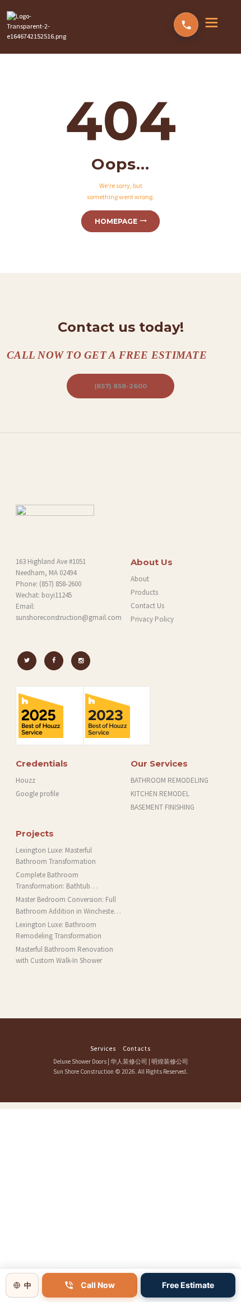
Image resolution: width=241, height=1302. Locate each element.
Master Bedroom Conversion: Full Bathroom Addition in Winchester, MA (67, 905)
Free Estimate (188, 1285)
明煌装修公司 (169, 1061)
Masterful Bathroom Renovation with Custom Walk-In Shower (64, 954)
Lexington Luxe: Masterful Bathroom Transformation (56, 855)
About (140, 579)
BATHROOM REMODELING (169, 780)
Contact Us (147, 605)
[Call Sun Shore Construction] (186, 24)
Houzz (25, 780)
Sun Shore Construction (83, 1071)
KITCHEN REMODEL (160, 793)
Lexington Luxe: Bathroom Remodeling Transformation (58, 930)
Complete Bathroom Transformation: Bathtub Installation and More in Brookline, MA (68, 881)
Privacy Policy (152, 619)
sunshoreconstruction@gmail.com (69, 617)
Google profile (37, 793)
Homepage (116, 221)
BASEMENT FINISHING (162, 807)
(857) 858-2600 (120, 386)
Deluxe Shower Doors (79, 1061)
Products (144, 592)
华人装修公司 (128, 1061)
